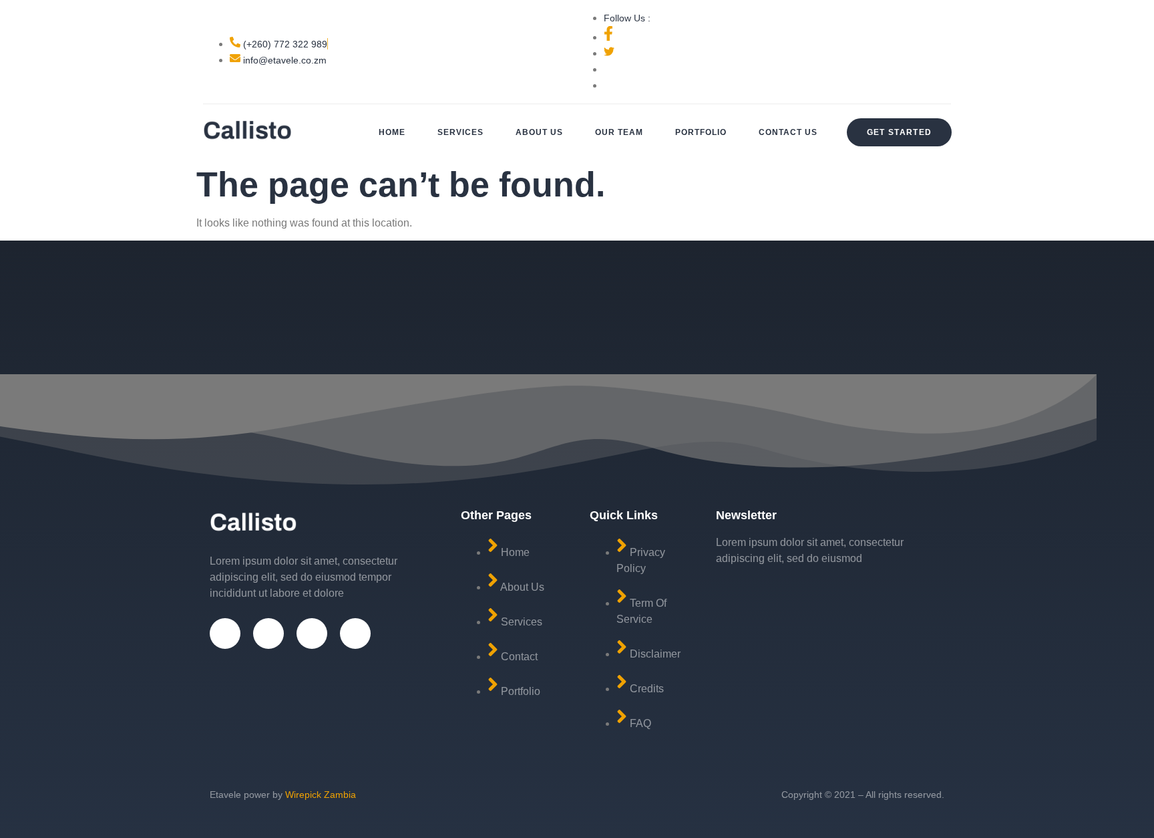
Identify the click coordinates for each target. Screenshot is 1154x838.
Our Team (619, 132)
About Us (539, 132)
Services (460, 132)
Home (392, 132)
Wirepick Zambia (320, 794)
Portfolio (701, 132)
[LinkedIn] (355, 633)
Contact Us (788, 132)
